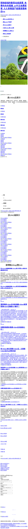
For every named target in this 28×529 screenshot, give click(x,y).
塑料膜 (2, 134)
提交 (2, 494)
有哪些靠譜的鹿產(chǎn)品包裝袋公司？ (11, 388)
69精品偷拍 (3, 526)
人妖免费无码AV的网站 (14, 526)
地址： (2, 491)
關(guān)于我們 (7, 22)
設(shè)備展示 (4, 219)
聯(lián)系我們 (7, 33)
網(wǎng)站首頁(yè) (8, 19)
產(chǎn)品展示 (7, 25)
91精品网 (7, 527)
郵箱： (2, 489)
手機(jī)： (3, 486)
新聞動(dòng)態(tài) (8, 30)
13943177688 (3, 40)
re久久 (7, 526)
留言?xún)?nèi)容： (5, 479)
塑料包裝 (3, 145)
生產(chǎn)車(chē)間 (8, 28)
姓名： (2, 483)
